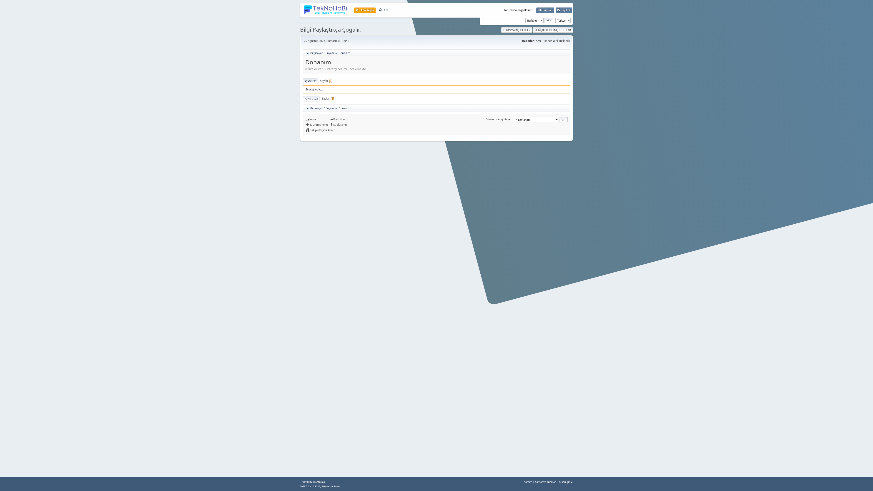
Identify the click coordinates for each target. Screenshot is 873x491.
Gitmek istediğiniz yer (498, 119)
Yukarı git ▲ (566, 481)
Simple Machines (330, 486)
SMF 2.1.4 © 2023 (310, 486)
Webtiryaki (319, 482)
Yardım (528, 481)
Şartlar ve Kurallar (545, 481)
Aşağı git (310, 81)
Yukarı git (311, 98)
